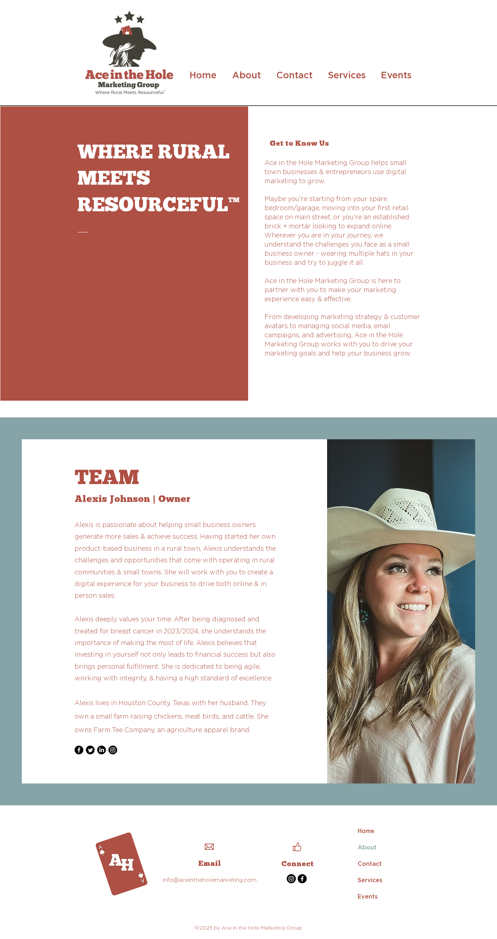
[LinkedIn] (101, 750)
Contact (370, 863)
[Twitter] (90, 750)
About (367, 847)
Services (370, 880)
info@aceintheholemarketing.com (210, 879)
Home (366, 831)
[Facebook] (79, 750)
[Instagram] (112, 750)
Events (368, 896)
